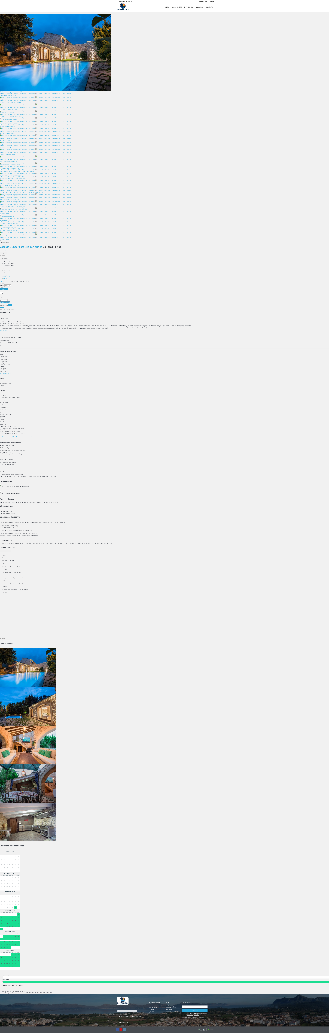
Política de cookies (171, 1007)
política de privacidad (200, 1013)
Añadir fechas (4, 289)
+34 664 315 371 (123, 1015)
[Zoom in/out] (4, 255)
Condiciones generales (172, 1006)
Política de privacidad (172, 1011)
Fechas (2, 285)
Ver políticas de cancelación (9, 525)
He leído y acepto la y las (195, 1014)
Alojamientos (177, 7)
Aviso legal (169, 1009)
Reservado (6, 975)
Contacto (209, 7)
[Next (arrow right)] (2, 640)
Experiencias (188, 7)
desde (2, 283)
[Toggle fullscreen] (2, 255)
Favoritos (211, 1)
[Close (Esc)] (0, 255)
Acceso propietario (203, 1)
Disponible (6, 979)
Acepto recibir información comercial (194, 1017)
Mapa (5, 278)
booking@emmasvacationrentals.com (130, 1016)
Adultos (2, 291)
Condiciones (6, 276)
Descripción (4, 258)
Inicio (167, 7)
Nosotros (199, 7)
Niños (1, 298)
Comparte (4, 253)
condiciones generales (193, 1015)
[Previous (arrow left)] (0, 640)
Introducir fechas (5, 302)
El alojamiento (7, 275)
